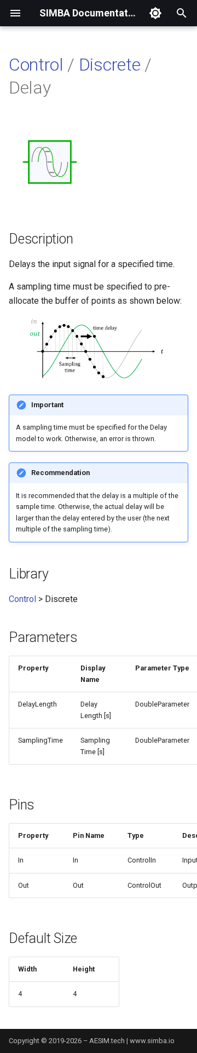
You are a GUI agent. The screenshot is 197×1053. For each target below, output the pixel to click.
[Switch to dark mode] (155, 13)
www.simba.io (152, 1041)
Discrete (109, 64)
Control (36, 64)
